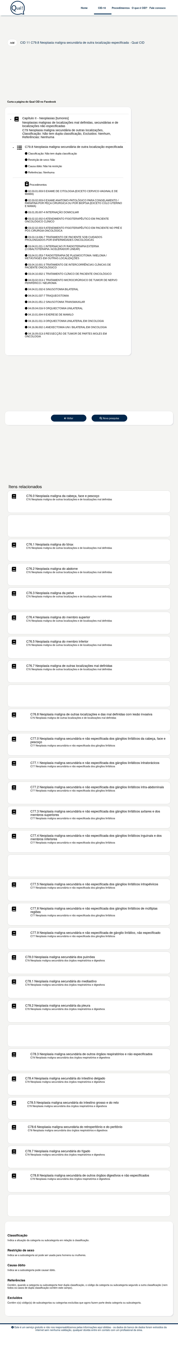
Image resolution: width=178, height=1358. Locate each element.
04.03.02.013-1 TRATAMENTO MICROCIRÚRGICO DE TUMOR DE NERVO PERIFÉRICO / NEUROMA (71, 281)
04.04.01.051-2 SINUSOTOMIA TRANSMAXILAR (56, 301)
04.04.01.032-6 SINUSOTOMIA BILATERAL (52, 289)
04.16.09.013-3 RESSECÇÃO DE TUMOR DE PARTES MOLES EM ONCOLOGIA (66, 335)
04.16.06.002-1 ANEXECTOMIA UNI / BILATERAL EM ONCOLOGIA (67, 327)
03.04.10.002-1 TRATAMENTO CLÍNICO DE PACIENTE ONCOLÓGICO (69, 273)
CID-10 (102, 8)
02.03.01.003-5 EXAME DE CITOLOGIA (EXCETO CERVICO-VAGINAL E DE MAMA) (71, 193)
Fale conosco (157, 8)
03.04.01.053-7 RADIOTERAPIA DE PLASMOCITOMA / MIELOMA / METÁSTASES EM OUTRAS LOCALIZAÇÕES (66, 257)
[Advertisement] (89, 73)
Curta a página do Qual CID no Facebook (31, 101)
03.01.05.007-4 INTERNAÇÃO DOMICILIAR (53, 212)
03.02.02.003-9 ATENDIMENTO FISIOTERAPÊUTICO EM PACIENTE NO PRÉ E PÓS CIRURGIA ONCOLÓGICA (73, 229)
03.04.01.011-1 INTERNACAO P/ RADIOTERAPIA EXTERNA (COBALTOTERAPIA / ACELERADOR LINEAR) (62, 248)
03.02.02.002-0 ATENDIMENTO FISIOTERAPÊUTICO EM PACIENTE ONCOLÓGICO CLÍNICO (67, 220)
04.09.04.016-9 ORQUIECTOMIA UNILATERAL (55, 308)
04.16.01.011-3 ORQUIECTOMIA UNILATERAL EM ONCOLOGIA (65, 320)
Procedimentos (121, 8)
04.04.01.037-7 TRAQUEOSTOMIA (48, 295)
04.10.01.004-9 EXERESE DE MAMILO (50, 314)
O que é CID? (139, 8)
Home (84, 8)
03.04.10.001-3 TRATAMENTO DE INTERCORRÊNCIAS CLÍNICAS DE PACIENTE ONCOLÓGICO (68, 266)
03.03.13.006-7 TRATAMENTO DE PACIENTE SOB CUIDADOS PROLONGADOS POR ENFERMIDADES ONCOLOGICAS (63, 238)
